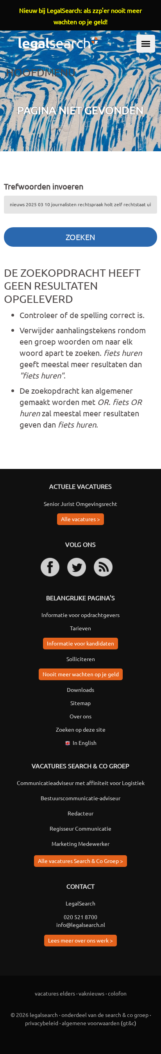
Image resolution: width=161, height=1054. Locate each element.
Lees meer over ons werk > (80, 940)
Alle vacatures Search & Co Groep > (80, 860)
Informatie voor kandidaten (80, 643)
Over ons (80, 716)
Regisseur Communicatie (80, 828)
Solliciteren (80, 658)
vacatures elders (55, 993)
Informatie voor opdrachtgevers (80, 614)
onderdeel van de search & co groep (104, 1014)
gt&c (128, 1022)
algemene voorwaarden (91, 1022)
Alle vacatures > (80, 518)
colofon (117, 993)
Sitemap (80, 702)
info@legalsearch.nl (80, 924)
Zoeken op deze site (81, 729)
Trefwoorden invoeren (43, 186)
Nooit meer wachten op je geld (81, 673)
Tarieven (80, 627)
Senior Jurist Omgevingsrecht (80, 503)
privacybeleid (41, 1022)
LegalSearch (80, 903)
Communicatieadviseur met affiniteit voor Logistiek (81, 782)
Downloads (80, 689)
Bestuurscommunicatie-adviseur (80, 797)
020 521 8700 (80, 916)
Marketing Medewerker (80, 843)
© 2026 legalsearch (34, 1014)
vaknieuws (91, 993)
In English (85, 742)
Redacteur (80, 813)
